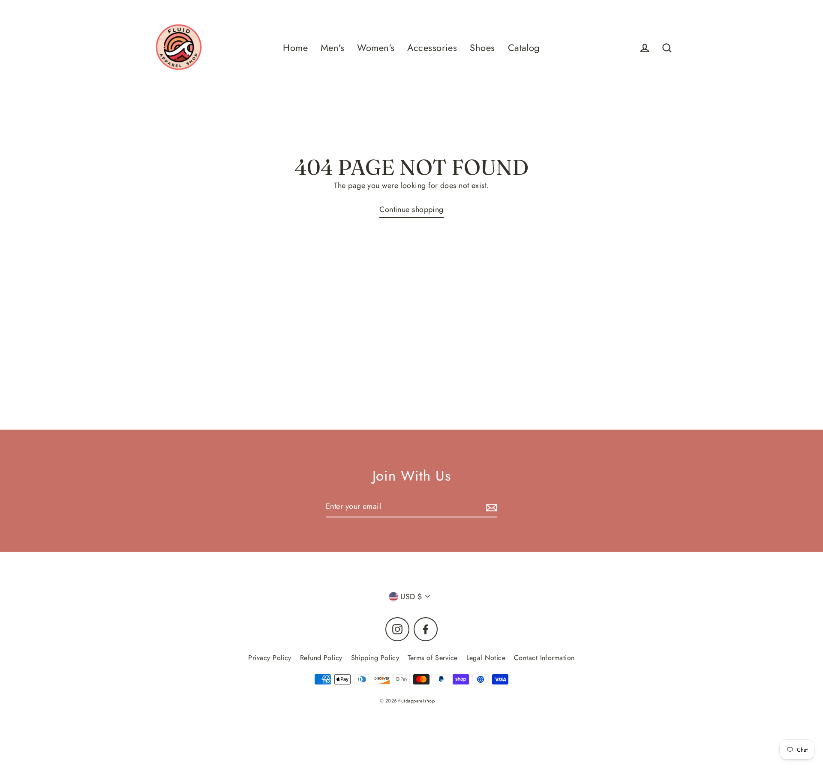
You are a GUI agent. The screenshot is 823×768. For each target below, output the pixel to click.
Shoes (482, 47)
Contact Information (544, 658)
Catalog (524, 47)
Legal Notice (485, 658)
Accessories (432, 47)
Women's (375, 47)
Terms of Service (432, 658)
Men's (332, 47)
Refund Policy (321, 658)
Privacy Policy (269, 658)
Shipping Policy (375, 658)
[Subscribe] (490, 506)
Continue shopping (411, 209)
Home (295, 47)
